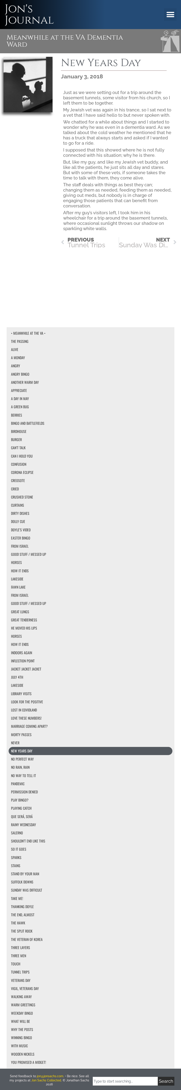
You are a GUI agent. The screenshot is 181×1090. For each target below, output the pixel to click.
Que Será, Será (22, 816)
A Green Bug (20, 406)
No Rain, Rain (20, 767)
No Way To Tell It (23, 775)
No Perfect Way (22, 759)
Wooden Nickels (22, 1054)
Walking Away (21, 996)
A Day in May (20, 398)
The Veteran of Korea (27, 939)
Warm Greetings (23, 1004)
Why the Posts (22, 1029)
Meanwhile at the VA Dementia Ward (65, 41)
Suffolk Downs (22, 882)
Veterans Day (20, 980)
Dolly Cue (18, 521)
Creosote (18, 480)
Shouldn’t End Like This (28, 841)
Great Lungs (20, 611)
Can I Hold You (22, 456)
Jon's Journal (29, 14)
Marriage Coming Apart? (29, 726)
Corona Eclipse (22, 472)
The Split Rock (21, 931)
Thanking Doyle (22, 906)
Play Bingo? (19, 800)
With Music (19, 1045)
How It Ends (20, 570)
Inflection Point (23, 660)
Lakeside (17, 579)
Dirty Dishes (20, 513)
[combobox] (125, 1081)
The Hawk (18, 923)
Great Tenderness (24, 620)
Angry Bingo (20, 374)
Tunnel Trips (20, 972)
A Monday (18, 357)
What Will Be (20, 1021)
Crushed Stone (22, 497)
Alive (14, 349)
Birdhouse (18, 431)
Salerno (17, 832)
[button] (170, 14)
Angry (15, 365)
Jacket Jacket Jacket (26, 669)
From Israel (19, 546)
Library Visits (21, 693)
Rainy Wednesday (23, 824)
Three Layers (20, 947)
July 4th (17, 677)
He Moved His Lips (24, 628)
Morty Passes (21, 734)
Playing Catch (21, 808)
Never (15, 742)
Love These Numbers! (26, 718)
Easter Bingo (20, 538)
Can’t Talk (18, 447)
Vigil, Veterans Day (25, 988)
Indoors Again (21, 652)
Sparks (16, 857)
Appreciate (19, 390)
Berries (16, 415)
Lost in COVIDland (24, 710)
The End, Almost (22, 914)
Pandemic (18, 783)
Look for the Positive (27, 701)
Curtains (17, 505)
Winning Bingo (21, 1037)
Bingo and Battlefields (27, 423)
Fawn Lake (18, 587)
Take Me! (17, 898)
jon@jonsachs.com (50, 1076)
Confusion (18, 464)
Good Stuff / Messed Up (28, 554)
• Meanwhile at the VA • (28, 333)
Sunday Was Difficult (26, 890)
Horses (16, 562)
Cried (15, 488)
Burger (16, 439)
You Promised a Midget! (28, 1062)
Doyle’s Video (21, 529)
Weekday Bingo (22, 1013)
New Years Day (21, 751)
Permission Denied (24, 791)
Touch (15, 963)
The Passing (19, 341)
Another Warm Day (25, 382)
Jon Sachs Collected (46, 1080)
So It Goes (18, 849)
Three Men (18, 955)
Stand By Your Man (25, 873)
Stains (15, 865)
